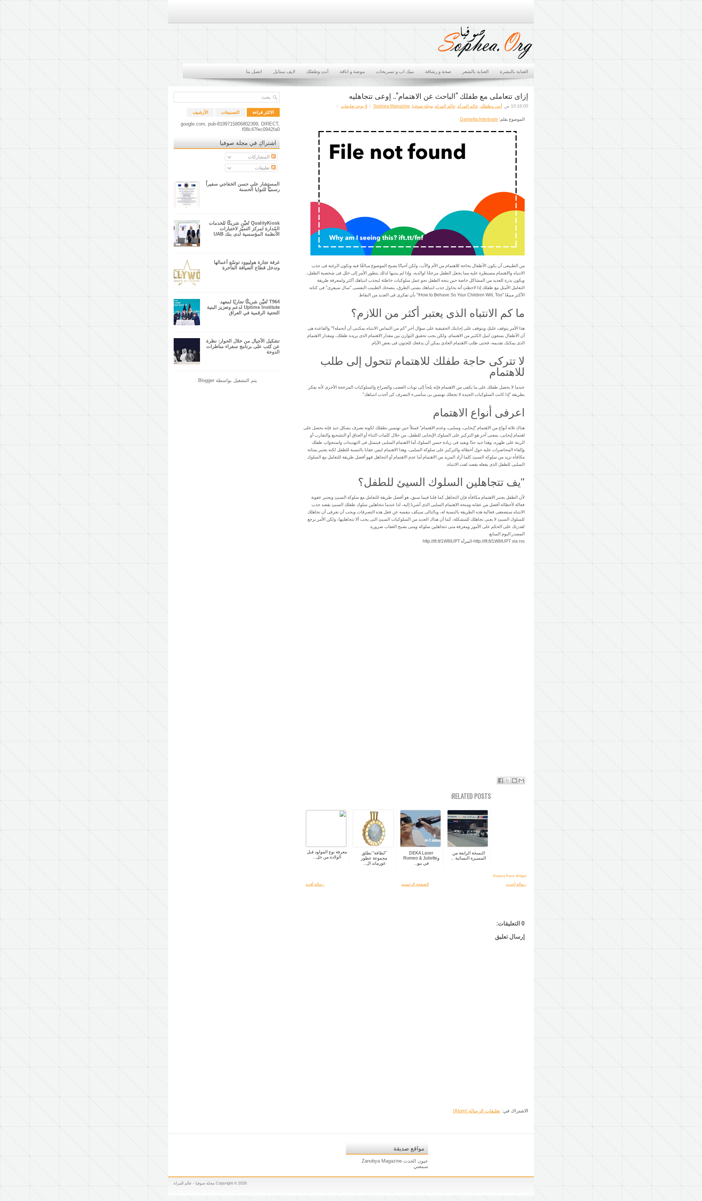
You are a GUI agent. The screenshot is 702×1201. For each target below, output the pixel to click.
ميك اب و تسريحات (395, 71)
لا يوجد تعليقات (354, 106)
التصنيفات (230, 112)
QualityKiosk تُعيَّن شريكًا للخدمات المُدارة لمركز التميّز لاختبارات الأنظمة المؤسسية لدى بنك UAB (244, 228)
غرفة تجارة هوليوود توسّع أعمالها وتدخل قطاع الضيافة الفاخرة (247, 264)
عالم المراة (445, 106)
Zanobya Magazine (382, 1161)
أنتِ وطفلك (317, 71)
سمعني (421, 1166)
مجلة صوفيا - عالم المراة (194, 1183)
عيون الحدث (415, 1161)
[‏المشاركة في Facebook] (500, 780)
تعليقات (263, 168)
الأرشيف (200, 112)
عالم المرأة (468, 106)
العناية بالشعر (475, 71)
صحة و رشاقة (438, 71)
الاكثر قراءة (263, 112)
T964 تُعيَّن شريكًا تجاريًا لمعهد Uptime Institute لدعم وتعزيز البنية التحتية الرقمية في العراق (243, 307)
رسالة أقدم (315, 884)
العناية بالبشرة (514, 71)
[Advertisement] (414, 658)
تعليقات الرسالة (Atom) (476, 1111)
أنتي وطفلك (491, 106)
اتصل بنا (254, 71)
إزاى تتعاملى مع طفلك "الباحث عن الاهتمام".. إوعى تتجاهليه (438, 95)
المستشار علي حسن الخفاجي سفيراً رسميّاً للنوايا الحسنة (243, 186)
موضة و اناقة (352, 71)
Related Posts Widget (509, 876)
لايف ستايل (284, 71)
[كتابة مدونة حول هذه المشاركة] (514, 780)
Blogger (206, 380)
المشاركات (259, 157)
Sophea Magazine (391, 106)
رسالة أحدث (516, 884)
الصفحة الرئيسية (415, 884)
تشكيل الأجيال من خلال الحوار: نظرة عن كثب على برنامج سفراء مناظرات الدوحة (243, 346)
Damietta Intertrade (479, 119)
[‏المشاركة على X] (507, 780)
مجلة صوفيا (422, 106)
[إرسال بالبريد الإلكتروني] (521, 780)
